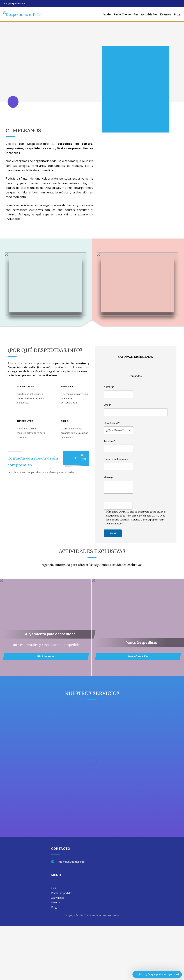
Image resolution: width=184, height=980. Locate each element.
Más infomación (46, 656)
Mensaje (108, 477)
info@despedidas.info (15, 3)
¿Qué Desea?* (111, 423)
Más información (138, 656)
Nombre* (109, 386)
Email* (107, 404)
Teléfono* (109, 441)
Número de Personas (116, 459)
